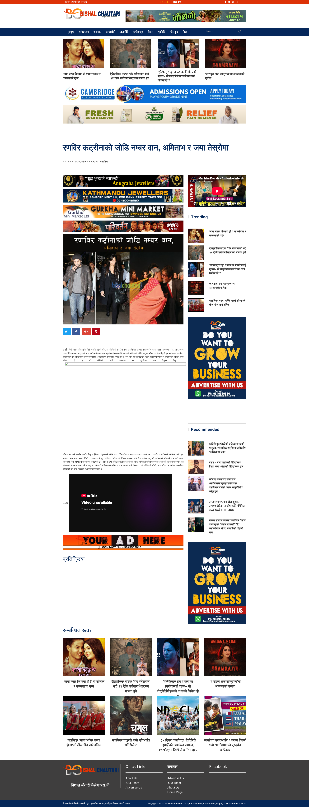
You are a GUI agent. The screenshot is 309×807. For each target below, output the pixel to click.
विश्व (185, 31)
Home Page (175, 792)
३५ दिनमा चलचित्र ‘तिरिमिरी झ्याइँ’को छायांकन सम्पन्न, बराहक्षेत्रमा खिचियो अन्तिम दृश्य (178, 745)
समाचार (97, 31)
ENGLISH (165, 2)
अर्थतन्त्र (138, 31)
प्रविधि (161, 31)
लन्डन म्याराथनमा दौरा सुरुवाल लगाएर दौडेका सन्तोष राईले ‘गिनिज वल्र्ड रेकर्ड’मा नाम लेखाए (227, 506)
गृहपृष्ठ (71, 31)
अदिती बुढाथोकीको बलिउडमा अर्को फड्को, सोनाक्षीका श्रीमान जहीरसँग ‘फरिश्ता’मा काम (227, 448)
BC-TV (177, 2)
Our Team (132, 782)
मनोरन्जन (84, 31)
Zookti (242, 803)
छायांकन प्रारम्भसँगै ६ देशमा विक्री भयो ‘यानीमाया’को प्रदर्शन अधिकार (225, 745)
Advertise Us (134, 787)
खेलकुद (174, 31)
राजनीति (124, 31)
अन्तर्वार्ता (110, 31)
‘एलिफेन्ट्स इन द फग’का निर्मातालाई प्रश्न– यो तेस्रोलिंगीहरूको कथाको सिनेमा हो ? (177, 76)
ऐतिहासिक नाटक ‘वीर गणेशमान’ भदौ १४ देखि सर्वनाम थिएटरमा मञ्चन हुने (131, 686)
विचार (150, 31)
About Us (131, 778)
